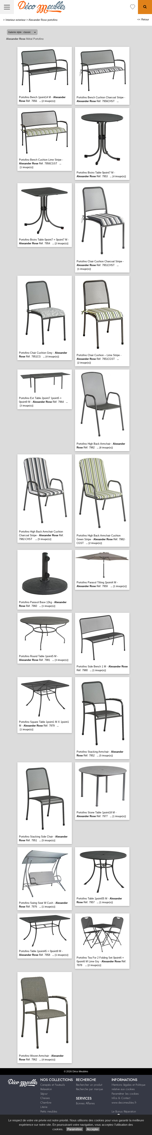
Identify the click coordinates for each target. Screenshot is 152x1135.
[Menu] (7, 7)
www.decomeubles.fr (124, 1102)
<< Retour (143, 19)
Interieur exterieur (16, 19)
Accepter (92, 1129)
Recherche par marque (89, 1089)
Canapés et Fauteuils (52, 1085)
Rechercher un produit (89, 1085)
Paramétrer (74, 1129)
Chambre (45, 1102)
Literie (43, 1107)
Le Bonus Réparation (124, 1111)
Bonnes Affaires (85, 1103)
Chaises (45, 1098)
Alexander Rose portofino (42, 19)
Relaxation (46, 1089)
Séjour (44, 1093)
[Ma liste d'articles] (132, 7)
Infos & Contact (121, 1098)
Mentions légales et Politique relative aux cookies (128, 1087)
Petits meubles (48, 1111)
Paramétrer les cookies (125, 1093)
